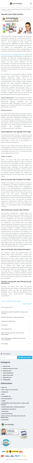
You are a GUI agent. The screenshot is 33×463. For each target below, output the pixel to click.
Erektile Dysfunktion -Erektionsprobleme (12, 317)
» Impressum (4, 392)
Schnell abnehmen (6, 329)
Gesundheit (4, 325)
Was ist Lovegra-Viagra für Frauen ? (11, 301)
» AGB (2, 394)
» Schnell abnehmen (6, 413)
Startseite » (3, 9)
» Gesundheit (4, 411)
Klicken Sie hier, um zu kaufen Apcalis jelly (13, 54)
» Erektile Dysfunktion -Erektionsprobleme (13, 407)
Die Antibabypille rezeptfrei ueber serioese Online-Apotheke (13, 339)
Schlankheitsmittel (8, 373)
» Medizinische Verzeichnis (8, 409)
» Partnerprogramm (6, 398)
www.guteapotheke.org (22, 459)
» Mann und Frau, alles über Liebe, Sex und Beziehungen (13, 416)
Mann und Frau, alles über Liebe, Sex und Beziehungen (12, 333)
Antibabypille (6, 379)
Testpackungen (7, 370)
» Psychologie (4, 419)
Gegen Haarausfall (8, 375)
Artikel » (9, 9)
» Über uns (4, 387)
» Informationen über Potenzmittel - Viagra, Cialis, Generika (15, 403)
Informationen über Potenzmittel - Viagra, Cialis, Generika (14, 312)
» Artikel (3, 401)
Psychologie (4, 343)
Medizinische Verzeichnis (8, 321)
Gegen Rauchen (7, 377)
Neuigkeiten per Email (24, 357)
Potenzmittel (6, 366)
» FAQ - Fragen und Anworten (9, 389)
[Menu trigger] (31, 3)
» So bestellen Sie (6, 396)
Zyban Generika (27, 303)
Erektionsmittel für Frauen (10, 368)
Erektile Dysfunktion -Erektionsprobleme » (21, 9)
